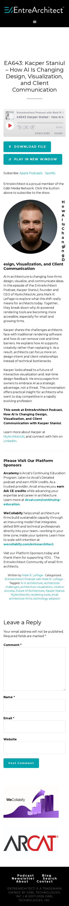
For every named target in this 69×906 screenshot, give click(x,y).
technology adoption (46, 598)
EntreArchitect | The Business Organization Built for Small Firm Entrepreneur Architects (34, 10)
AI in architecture (32, 583)
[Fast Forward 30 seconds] (33, 127)
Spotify (50, 173)
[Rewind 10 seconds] (19, 127)
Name (9, 697)
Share (58, 133)
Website (10, 739)
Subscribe (42, 133)
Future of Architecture (30, 590)
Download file (30, 146)
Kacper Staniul (55, 590)
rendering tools (40, 594)
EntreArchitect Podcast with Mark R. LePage (34, 579)
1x (26, 127)
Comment (12, 645)
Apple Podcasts (31, 173)
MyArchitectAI (13, 436)
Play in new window (35, 159)
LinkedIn (9, 441)
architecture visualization (36, 587)
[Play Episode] (10, 125)
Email (8, 718)
